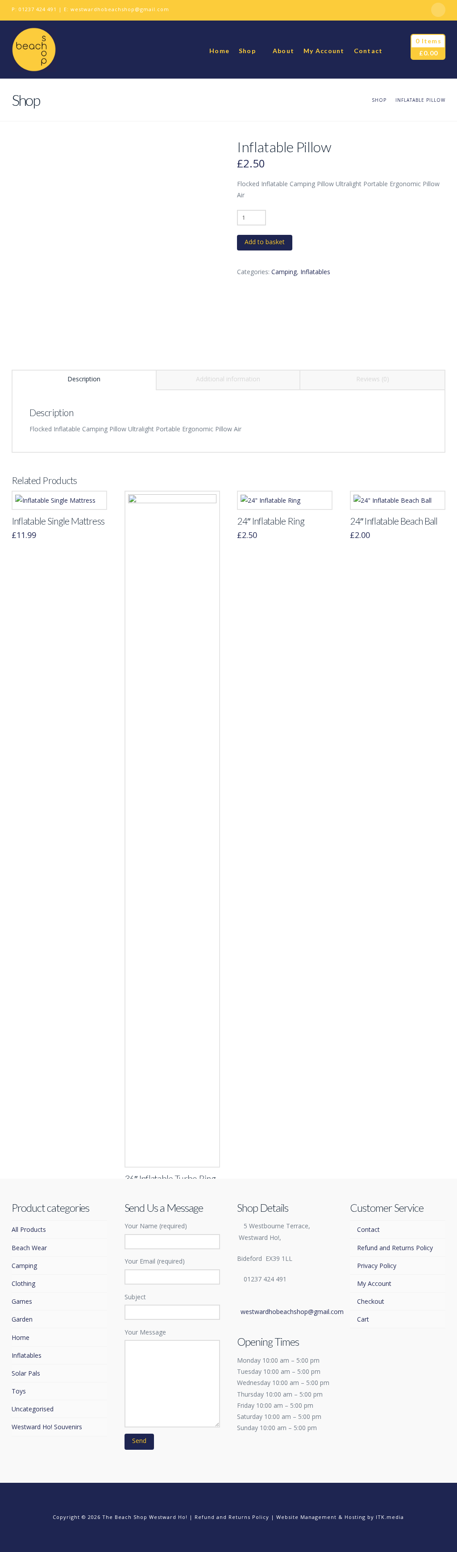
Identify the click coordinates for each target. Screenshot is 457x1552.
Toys (19, 1391)
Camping (284, 271)
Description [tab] (83, 379)
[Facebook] (438, 10)
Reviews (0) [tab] (372, 379)
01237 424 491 (38, 9)
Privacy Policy (376, 1265)
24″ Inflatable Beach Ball (393, 521)
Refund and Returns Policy (394, 1247)
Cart (363, 1319)
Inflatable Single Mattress (58, 521)
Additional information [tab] (228, 379)
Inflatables (315, 271)
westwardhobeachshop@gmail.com (120, 9)
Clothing (23, 1283)
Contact (368, 1229)
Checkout (370, 1301)
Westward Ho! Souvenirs (47, 1427)
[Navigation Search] (396, 50)
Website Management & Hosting (321, 1517)
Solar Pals (26, 1373)
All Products (29, 1229)
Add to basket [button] (59, 493)
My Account (374, 1283)
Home (20, 1337)
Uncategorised (33, 1409)
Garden (22, 1319)
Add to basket (265, 242)
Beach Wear (29, 1247)
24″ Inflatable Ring (270, 521)
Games (22, 1301)
